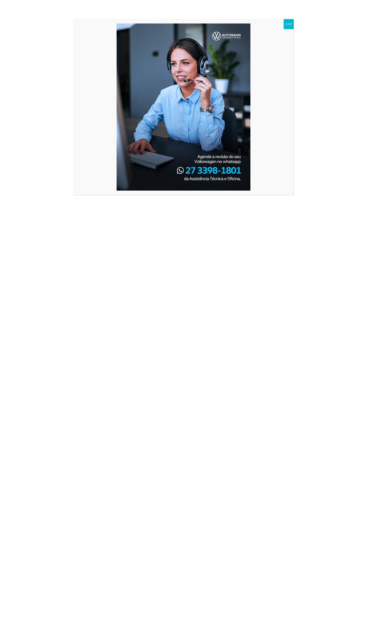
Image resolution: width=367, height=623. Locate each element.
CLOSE (288, 24)
